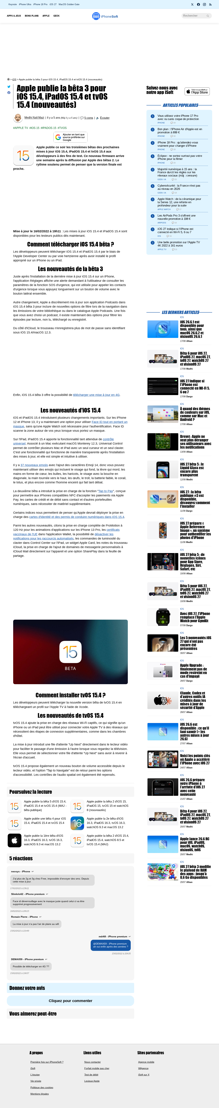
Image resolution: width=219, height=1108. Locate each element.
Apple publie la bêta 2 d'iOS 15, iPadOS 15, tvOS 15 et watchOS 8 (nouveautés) (107, 806)
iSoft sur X (143, 1074)
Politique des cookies (41, 1087)
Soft (109, 16)
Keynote (13, 4)
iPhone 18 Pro (40, 4)
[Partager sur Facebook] (9, 93)
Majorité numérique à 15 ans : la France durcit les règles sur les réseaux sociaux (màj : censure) (177, 172)
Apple (46, 15)
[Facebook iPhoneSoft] (198, 5)
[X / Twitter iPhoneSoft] (192, 5)
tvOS (63, 127)
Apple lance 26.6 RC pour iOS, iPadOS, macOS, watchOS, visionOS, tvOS (194, 844)
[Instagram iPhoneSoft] (204, 5)
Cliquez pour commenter (70, 1001)
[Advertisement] (109, 50)
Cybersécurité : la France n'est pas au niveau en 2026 (179, 187)
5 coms (88, 117)
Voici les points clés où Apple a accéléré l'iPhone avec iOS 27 (195, 759)
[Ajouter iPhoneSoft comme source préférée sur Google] (70, 137)
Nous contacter (92, 1062)
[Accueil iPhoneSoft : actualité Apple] (8, 79)
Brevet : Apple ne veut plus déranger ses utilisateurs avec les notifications (195, 442)
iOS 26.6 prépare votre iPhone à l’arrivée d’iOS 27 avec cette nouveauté (192, 787)
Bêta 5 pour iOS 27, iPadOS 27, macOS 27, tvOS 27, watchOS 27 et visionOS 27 (195, 591)
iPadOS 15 (49, 127)
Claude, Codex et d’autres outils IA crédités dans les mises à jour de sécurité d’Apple (193, 700)
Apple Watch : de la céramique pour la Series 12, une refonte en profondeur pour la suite (179, 202)
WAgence (143, 1068)
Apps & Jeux (14, 15)
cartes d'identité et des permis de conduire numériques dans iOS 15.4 (76, 517)
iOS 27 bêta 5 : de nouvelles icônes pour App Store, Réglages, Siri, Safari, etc (193, 562)
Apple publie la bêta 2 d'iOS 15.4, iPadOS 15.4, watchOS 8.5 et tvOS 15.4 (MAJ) (108, 840)
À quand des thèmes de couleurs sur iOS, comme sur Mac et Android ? (195, 414)
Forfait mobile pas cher (96, 1068)
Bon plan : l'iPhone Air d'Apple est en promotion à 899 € (180, 131)
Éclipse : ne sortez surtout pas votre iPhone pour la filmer (180, 157)
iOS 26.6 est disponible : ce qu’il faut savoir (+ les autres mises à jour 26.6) (194, 732)
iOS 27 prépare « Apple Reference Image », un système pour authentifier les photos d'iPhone (195, 530)
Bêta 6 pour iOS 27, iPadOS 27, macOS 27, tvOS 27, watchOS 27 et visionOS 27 (195, 358)
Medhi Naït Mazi (34, 117)
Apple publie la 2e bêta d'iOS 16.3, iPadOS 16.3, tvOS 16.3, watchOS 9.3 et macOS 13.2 (106, 823)
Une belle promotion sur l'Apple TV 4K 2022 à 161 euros (179, 244)
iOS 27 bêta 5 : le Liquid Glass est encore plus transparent (192, 469)
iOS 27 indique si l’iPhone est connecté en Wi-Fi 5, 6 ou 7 (175, 230)
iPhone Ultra (25, 4)
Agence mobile (146, 1062)
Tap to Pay (105, 491)
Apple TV (21, 127)
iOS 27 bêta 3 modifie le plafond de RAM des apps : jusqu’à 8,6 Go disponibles (195, 872)
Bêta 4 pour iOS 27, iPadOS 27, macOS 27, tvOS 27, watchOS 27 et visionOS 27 (195, 816)
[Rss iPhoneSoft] (210, 5)
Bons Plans (32, 15)
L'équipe (35, 1074)
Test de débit (91, 1074)
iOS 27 (53, 4)
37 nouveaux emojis (34, 465)
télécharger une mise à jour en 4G (96, 395)
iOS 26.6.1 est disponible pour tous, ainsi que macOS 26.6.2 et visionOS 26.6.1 (192, 329)
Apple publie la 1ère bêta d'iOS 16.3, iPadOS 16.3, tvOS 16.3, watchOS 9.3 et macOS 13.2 (43, 840)
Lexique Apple (92, 1081)
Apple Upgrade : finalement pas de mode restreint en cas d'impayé (193, 670)
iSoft (32, 1068)
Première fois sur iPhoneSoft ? (46, 1062)
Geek (56, 15)
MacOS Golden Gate (69, 4)
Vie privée (35, 1081)
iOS (14, 79)
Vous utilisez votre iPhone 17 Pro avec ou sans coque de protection (178, 117)
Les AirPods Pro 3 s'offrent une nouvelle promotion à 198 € (176, 217)
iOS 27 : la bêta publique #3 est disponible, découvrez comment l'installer (195, 499)
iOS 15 (35, 127)
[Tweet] (9, 87)
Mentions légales (39, 1093)
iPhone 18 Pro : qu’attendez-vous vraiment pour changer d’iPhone (178, 144)
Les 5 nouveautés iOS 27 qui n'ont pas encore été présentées (195, 643)
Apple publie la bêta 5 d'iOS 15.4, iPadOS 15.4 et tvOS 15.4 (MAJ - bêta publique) (45, 806)
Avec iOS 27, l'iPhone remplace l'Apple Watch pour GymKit (195, 617)
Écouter (105, 117)
